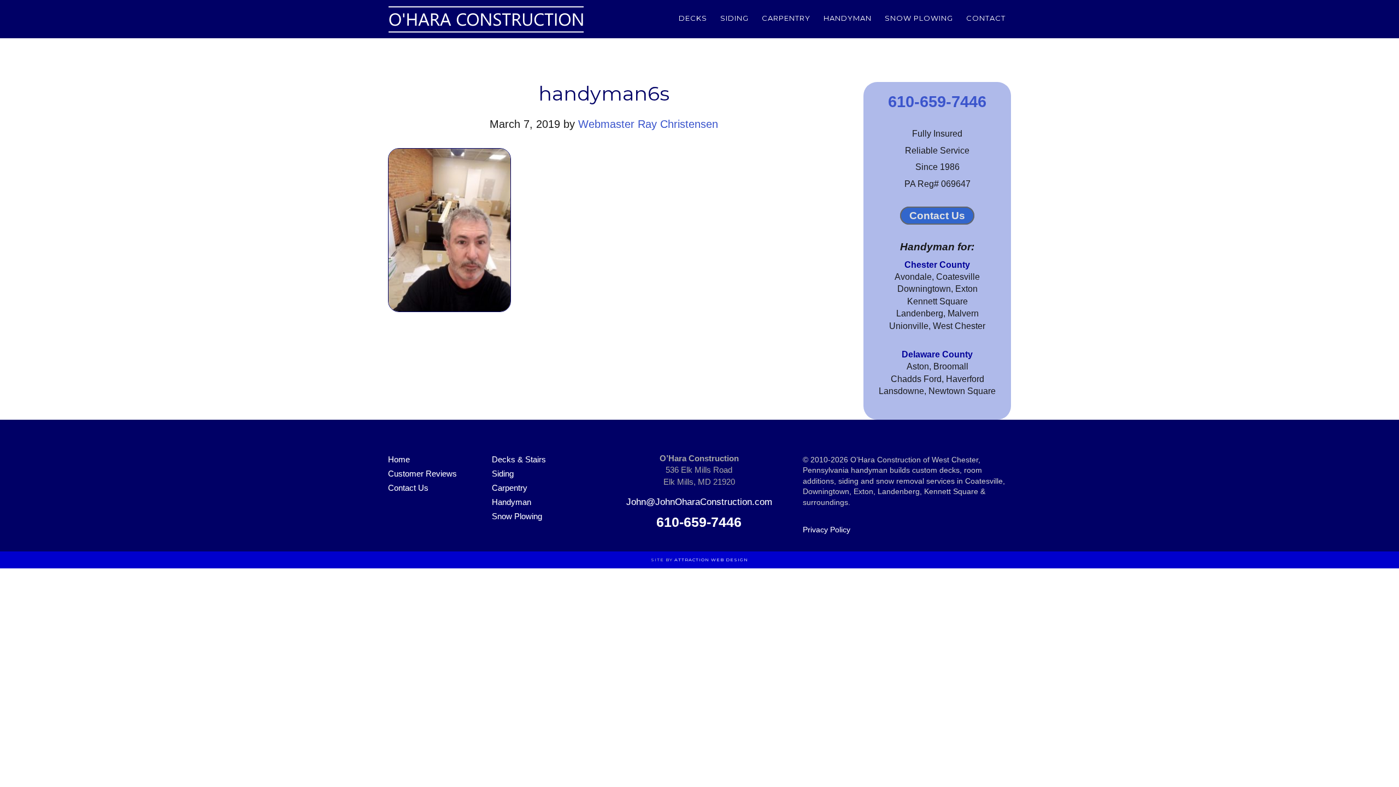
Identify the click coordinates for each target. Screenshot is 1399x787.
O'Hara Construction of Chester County (486, 19)
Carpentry (509, 487)
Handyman (511, 502)
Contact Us (937, 215)
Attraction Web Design (711, 559)
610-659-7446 (937, 101)
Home (399, 459)
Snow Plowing (517, 516)
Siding (503, 473)
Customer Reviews (422, 473)
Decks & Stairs (519, 459)
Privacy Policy (826, 529)
